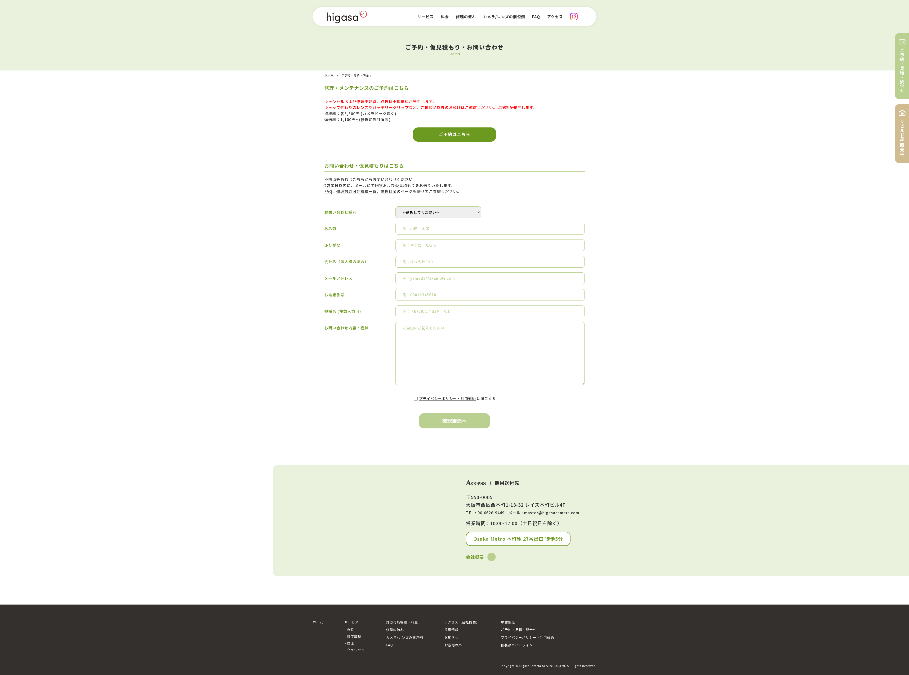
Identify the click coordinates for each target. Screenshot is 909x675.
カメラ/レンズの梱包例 (404, 637)
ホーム (329, 75)
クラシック (356, 649)
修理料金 (389, 191)
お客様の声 (453, 645)
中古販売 (508, 622)
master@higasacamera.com (551, 512)
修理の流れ (395, 629)
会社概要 (475, 557)
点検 (350, 629)
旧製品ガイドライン (517, 645)
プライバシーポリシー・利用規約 (447, 398)
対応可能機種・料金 (402, 622)
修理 (350, 643)
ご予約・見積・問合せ (518, 629)
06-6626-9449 (490, 512)
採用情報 (451, 629)
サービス (351, 622)
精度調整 (354, 636)
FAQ (328, 191)
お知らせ (451, 637)
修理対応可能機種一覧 (356, 191)
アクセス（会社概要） (462, 622)
